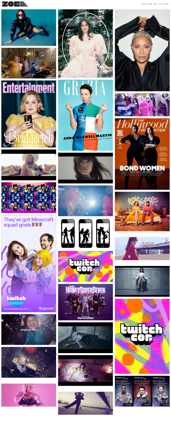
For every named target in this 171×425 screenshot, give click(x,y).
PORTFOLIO (144, 4)
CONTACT (166, 4)
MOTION (161, 4)
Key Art (156, 4)
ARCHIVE (150, 4)
